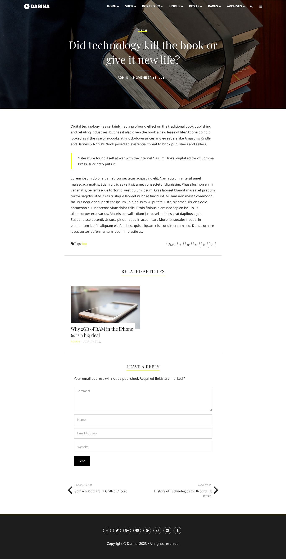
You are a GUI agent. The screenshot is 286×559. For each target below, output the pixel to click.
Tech (142, 30)
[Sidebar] (260, 6)
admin (123, 77)
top (84, 244)
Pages (213, 6)
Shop (129, 6)
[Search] (251, 6)
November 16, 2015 (149, 77)
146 (172, 245)
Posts (194, 6)
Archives (234, 6)
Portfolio (151, 6)
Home (111, 6)
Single (174, 6)
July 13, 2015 (92, 341)
